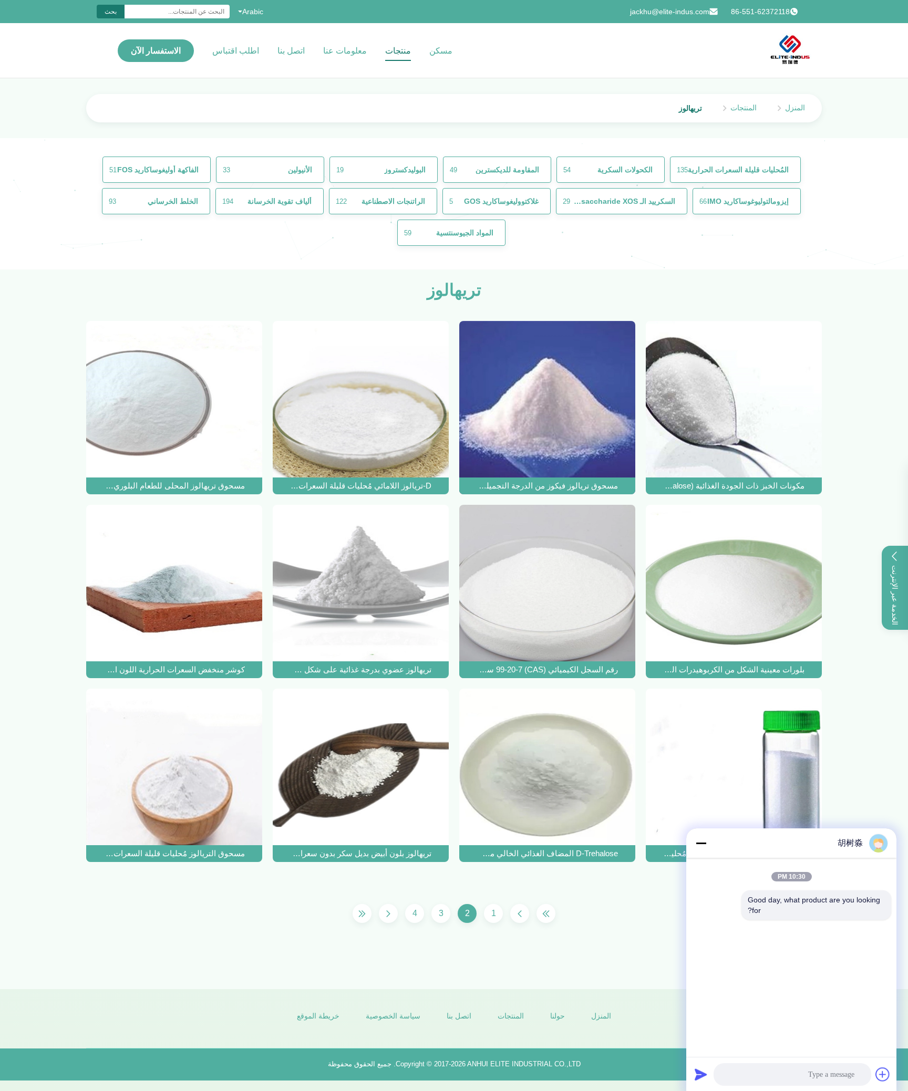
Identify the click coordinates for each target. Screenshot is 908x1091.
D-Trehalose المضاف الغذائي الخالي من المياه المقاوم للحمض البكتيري (547, 853)
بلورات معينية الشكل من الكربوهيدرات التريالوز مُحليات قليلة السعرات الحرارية (734, 669)
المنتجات (743, 107)
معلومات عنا (345, 50)
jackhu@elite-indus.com (669, 11)
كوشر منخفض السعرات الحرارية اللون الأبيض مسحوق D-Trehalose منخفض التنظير (174, 669)
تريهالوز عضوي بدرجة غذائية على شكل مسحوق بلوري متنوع (361, 669)
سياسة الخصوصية (393, 1016)
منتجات (398, 50)
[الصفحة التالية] (388, 913)
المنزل (795, 107)
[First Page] (545, 913)
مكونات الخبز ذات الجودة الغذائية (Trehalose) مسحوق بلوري (734, 485)
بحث (111, 11)
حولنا (557, 1016)
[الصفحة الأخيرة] (362, 913)
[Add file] (882, 1074)
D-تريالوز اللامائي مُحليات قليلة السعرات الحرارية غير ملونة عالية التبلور (361, 485)
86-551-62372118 (760, 11)
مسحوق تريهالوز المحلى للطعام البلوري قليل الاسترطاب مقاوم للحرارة (174, 485)
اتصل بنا (291, 50)
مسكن (440, 50)
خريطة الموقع (318, 1016)
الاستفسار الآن (156, 50)
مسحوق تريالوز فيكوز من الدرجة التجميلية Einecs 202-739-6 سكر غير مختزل (547, 485)
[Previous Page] (519, 913)
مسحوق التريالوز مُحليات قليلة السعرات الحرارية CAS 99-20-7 (174, 853)
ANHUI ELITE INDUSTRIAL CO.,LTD (524, 1064)
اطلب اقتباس (235, 50)
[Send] (701, 1074)
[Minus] (701, 843)
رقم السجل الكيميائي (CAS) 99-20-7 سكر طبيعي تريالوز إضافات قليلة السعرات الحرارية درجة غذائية (547, 669)
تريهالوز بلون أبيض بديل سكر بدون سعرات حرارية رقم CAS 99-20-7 (361, 853)
